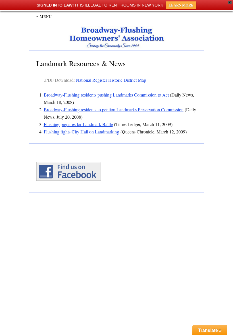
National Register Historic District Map (111, 80)
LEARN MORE (181, 5)
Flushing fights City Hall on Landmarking (81, 132)
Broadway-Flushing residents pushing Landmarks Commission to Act (106, 95)
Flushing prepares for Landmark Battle (78, 124)
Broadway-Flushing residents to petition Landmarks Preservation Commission (114, 109)
